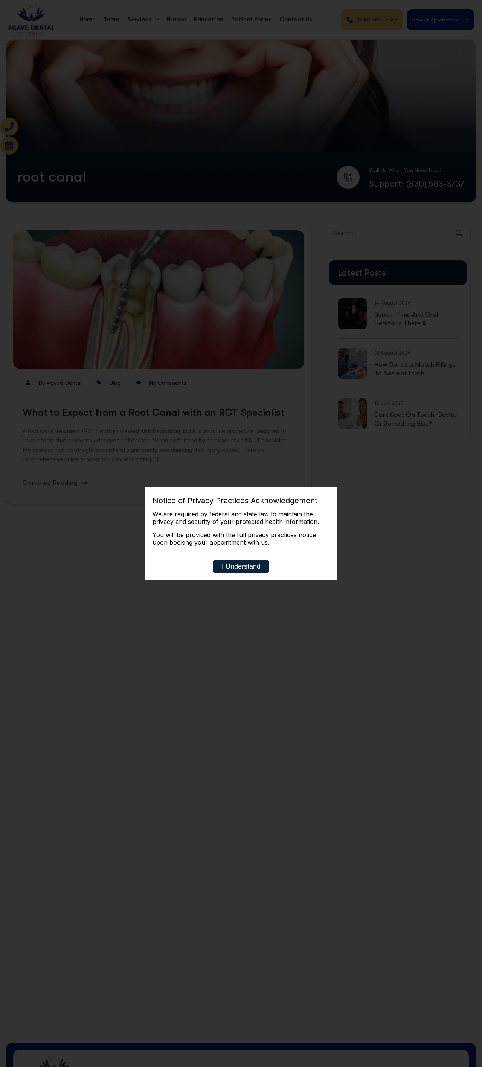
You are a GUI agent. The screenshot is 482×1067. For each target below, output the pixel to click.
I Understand (241, 566)
